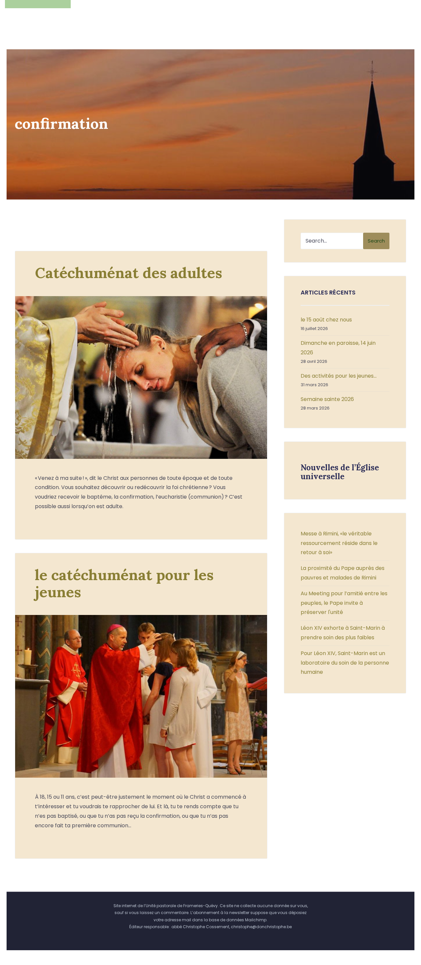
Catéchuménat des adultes (128, 272)
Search (376, 240)
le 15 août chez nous (326, 319)
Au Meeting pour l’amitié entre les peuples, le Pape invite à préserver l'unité (344, 603)
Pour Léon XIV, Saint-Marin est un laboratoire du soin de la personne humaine (345, 662)
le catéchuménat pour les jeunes (124, 583)
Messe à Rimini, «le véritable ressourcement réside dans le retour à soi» (339, 543)
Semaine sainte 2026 (327, 399)
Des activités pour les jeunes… (339, 376)
